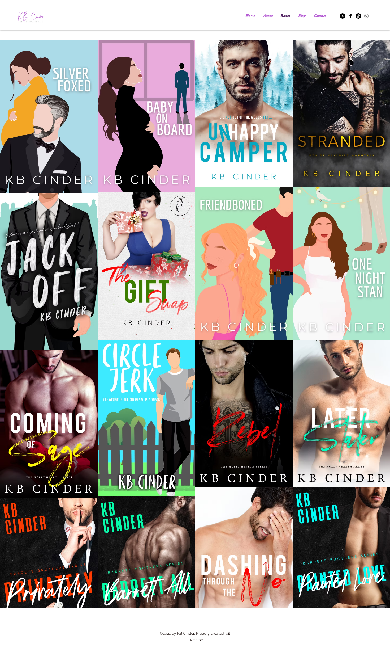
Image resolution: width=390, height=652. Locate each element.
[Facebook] (350, 16)
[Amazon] (342, 16)
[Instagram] (366, 16)
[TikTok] (358, 16)
